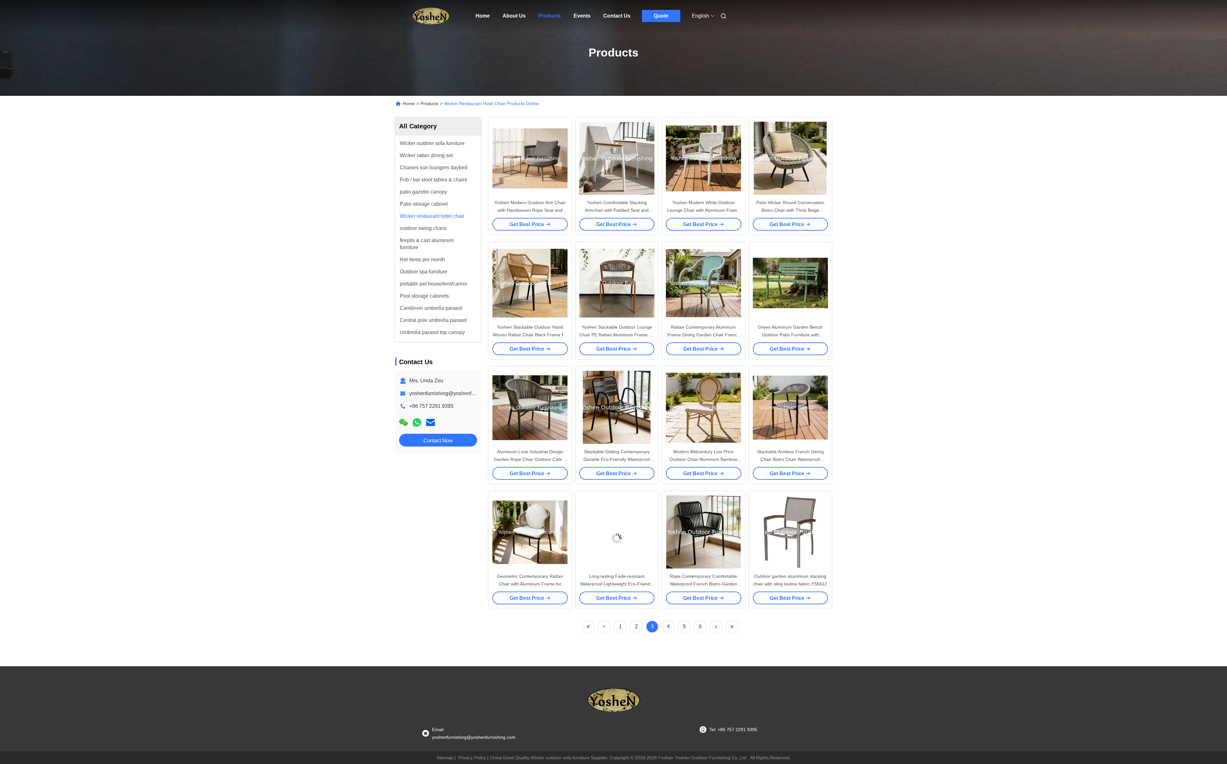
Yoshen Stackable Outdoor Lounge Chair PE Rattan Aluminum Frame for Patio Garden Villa (616, 335)
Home (482, 16)
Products (549, 16)
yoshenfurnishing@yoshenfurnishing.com (456, 393)
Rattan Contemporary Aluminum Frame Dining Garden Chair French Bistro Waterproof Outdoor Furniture (703, 335)
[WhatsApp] (417, 422)
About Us (514, 16)
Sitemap (444, 757)
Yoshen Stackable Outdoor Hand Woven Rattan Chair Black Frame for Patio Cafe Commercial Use (530, 335)
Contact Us (616, 16)
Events (582, 16)
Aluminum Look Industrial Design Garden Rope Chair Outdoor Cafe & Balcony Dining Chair (530, 459)
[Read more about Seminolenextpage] (588, 626)
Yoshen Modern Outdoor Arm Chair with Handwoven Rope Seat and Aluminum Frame (530, 210)
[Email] (430, 422)
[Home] (431, 16)
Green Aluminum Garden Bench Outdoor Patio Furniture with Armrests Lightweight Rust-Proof (790, 335)
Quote (661, 16)
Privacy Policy (472, 757)
